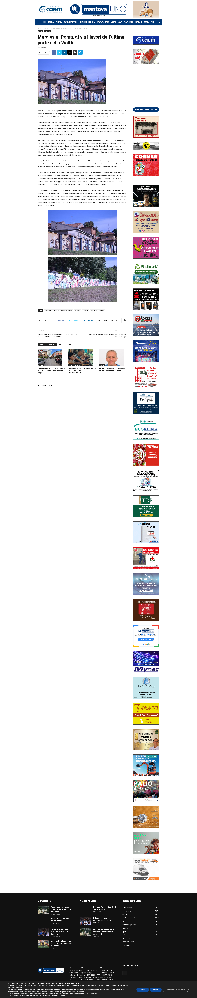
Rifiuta (155, 990)
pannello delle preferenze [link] (89, 994)
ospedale (85, 310)
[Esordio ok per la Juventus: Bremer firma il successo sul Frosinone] (43, 944)
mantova (77, 310)
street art (94, 310)
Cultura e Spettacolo (70, 22)
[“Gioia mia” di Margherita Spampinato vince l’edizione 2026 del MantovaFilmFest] (82, 357)
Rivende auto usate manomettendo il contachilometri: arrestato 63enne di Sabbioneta (58, 335)
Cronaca (51, 22)
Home (44, 22)
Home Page (47, 31)
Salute (120, 22)
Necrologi (138, 22)
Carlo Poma (48, 310)
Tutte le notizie (149, 22)
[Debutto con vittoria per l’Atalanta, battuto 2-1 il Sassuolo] (43, 932)
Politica (59, 22)
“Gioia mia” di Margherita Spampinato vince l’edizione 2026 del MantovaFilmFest (82, 370)
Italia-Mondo (128, 22)
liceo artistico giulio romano (63, 310)
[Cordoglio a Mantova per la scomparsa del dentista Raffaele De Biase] (113, 357)
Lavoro (113, 22)
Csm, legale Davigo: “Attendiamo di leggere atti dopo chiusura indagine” (108, 335)
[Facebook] (124, 973)
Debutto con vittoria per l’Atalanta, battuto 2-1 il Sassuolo (60, 932)
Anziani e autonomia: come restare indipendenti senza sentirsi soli (61, 909)
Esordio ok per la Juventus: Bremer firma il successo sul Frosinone (62, 943)
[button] (157, 22)
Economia (91, 22)
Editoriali (83, 22)
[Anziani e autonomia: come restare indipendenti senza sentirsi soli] (43, 910)
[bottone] (146, 109)
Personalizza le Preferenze (175, 990)
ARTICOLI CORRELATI (47, 344)
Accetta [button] (142, 990)
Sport (107, 22)
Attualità (100, 22)
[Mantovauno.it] (98, 9)
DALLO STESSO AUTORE (67, 344)
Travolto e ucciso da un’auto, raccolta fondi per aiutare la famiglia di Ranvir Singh (51, 370)
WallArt (101, 310)
